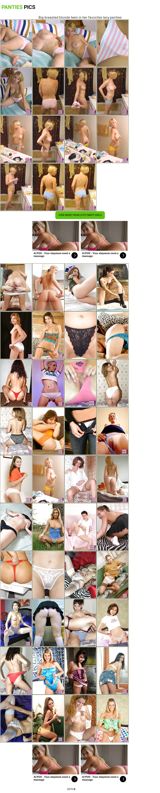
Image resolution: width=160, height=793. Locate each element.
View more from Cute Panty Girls (80, 215)
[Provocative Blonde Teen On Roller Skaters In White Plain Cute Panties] (48, 383)
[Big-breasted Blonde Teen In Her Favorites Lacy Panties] (48, 479)
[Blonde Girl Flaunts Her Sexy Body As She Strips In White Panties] (113, 383)
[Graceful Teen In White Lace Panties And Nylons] (113, 575)
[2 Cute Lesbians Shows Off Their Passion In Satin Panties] (80, 623)
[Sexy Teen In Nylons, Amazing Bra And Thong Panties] (16, 719)
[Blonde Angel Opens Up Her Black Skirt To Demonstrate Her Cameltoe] (48, 623)
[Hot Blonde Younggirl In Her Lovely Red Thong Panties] (16, 575)
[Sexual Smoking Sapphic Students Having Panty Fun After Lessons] (16, 287)
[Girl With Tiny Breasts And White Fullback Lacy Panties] (80, 527)
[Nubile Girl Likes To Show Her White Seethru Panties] (48, 575)
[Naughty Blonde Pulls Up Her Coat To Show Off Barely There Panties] (48, 671)
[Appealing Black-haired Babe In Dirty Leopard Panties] (48, 335)
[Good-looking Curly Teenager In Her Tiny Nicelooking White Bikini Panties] (80, 431)
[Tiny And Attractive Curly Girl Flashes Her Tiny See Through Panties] (16, 527)
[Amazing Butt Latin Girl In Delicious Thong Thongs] (113, 479)
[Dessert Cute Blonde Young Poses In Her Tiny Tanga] (113, 719)
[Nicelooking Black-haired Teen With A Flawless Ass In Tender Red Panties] (16, 479)
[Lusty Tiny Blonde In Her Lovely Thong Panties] (48, 287)
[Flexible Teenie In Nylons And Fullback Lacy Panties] (48, 431)
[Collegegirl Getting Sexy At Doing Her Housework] (113, 527)
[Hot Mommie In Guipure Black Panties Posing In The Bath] (80, 335)
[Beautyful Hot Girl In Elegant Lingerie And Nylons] (113, 287)
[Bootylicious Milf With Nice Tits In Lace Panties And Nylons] (16, 623)
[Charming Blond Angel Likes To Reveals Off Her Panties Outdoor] (48, 527)
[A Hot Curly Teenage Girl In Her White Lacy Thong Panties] (80, 287)
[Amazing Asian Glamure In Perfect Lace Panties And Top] (113, 335)
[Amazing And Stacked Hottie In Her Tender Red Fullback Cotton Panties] (80, 383)
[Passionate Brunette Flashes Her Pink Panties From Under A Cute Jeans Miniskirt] (113, 671)
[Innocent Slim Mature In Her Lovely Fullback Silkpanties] (16, 335)
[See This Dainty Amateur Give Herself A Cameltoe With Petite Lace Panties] (80, 479)
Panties (18, 7)
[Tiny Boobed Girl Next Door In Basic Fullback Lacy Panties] (16, 431)
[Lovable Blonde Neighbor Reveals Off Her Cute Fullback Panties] (113, 431)
